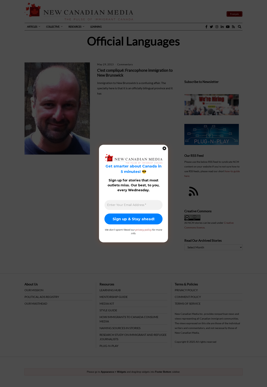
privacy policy (143, 229)
